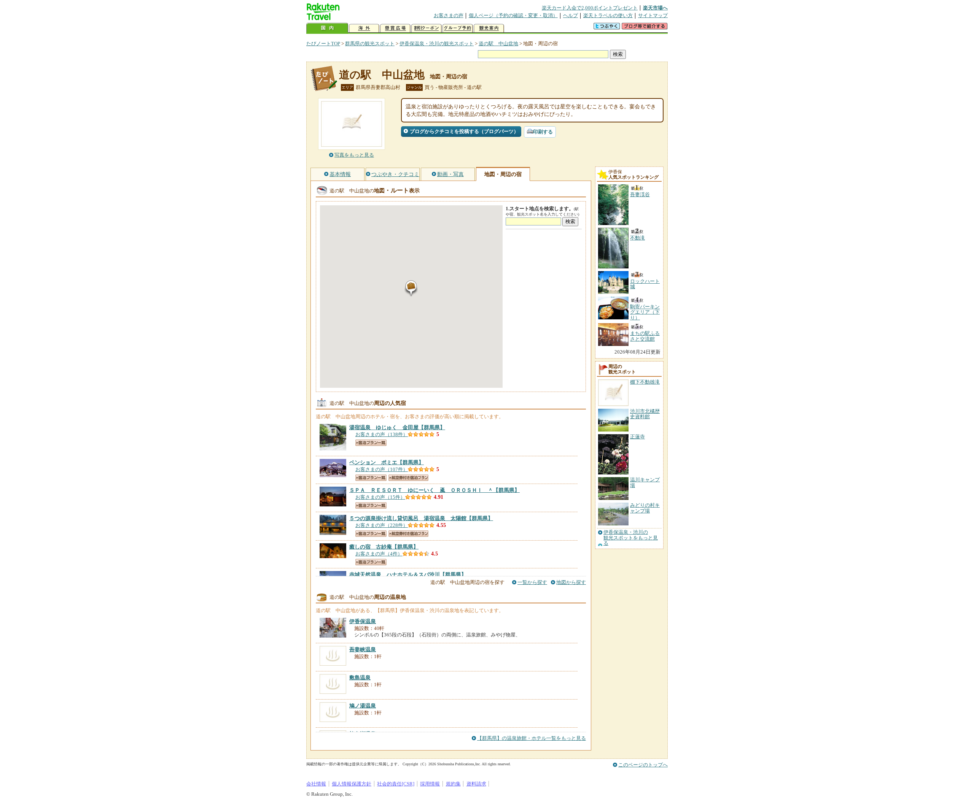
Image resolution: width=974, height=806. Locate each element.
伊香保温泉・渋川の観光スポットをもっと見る (630, 538)
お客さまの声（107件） (381, 469)
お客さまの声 (448, 15)
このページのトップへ (643, 765)
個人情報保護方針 (351, 784)
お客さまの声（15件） (380, 497)
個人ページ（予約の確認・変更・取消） (513, 15)
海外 (364, 28)
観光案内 (489, 28)
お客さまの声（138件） (381, 434)
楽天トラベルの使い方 (608, 15)
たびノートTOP (323, 43)
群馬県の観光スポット (370, 43)
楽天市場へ (655, 8)
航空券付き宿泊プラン (408, 477)
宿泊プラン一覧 (371, 442)
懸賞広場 (395, 28)
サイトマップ (653, 15)
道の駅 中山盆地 (498, 43)
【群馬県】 (397, 427)
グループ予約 (457, 28)
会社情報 (316, 784)
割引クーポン (426, 28)
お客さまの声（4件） (379, 554)
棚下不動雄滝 (645, 382)
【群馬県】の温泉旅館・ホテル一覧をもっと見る (531, 738)
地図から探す (571, 582)
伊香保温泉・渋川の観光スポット (436, 43)
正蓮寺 (637, 436)
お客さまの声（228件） (381, 525)
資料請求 (476, 784)
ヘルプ (570, 15)
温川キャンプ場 (645, 482)
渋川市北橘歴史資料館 (645, 413)
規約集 (453, 784)
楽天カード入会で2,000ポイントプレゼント (590, 8)
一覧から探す (532, 582)
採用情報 (430, 784)
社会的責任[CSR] (395, 784)
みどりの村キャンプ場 (645, 507)
